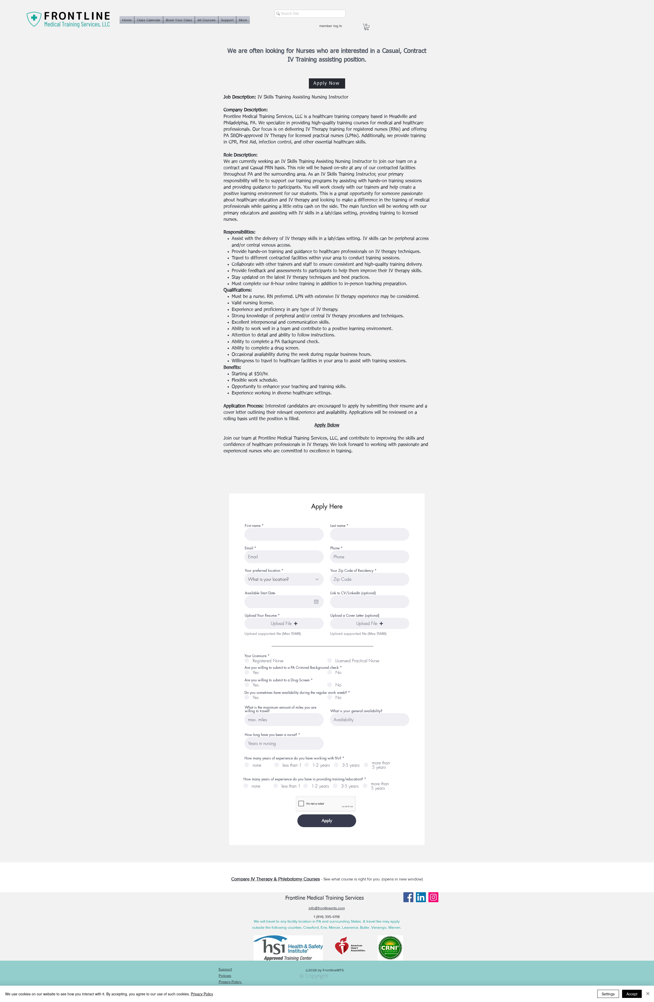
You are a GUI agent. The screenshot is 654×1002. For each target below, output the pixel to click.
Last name (337, 525)
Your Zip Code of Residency (351, 570)
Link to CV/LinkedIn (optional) (353, 593)
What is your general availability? (356, 711)
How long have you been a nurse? (271, 735)
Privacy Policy (202, 993)
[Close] (648, 994)
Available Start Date (260, 593)
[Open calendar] (316, 602)
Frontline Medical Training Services (324, 898)
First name (253, 525)
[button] (366, 27)
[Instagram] (433, 897)
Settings (608, 993)
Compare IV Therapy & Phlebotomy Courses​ (275, 879)
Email (249, 548)
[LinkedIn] (421, 897)
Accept (631, 993)
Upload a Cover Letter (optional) (354, 615)
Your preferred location (262, 570)
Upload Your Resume (261, 615)
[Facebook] (408, 897)
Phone (335, 548)
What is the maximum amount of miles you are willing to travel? (280, 709)
